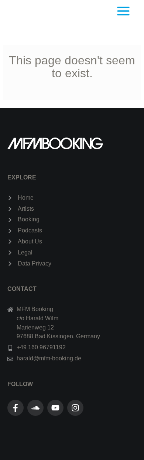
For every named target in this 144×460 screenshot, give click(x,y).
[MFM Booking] (52, 11)
